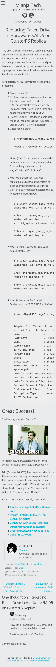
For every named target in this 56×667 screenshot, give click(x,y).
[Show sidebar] (3, 3)
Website (23, 550)
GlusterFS (27, 564)
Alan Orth (26, 546)
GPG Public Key (23, 21)
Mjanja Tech (28, 5)
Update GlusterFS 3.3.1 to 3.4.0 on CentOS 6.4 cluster (14, 587)
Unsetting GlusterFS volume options (29, 530)
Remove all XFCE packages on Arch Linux (43, 587)
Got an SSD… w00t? (20, 534)
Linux (35, 564)
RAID (40, 564)
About (37, 21)
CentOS (18, 564)
